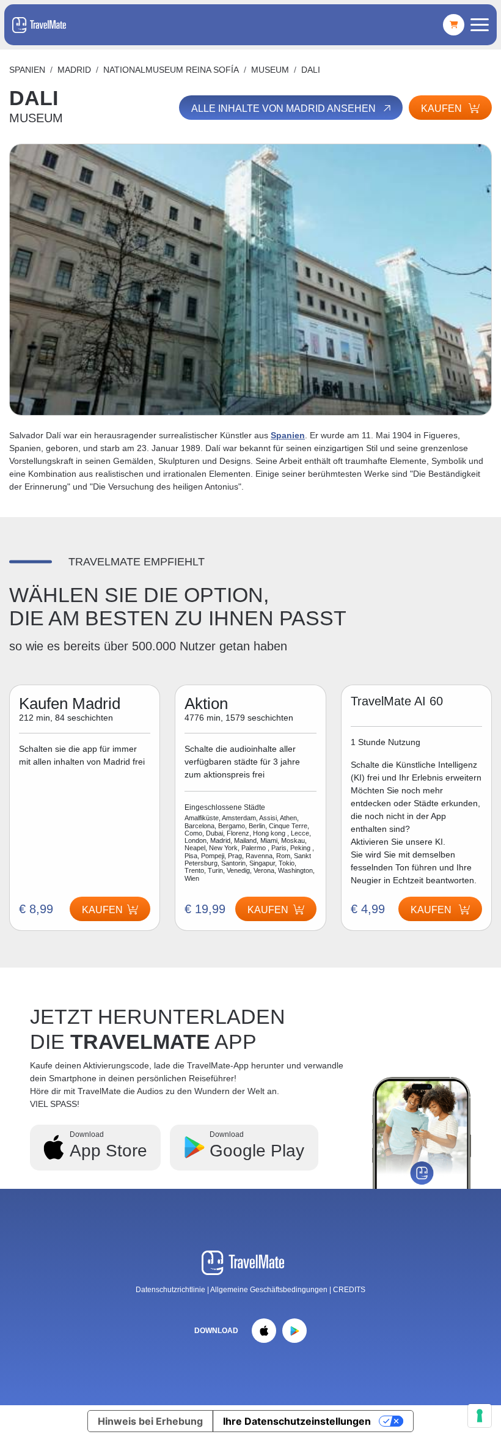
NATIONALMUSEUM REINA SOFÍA (171, 70)
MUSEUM (270, 70)
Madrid (74, 70)
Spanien (27, 70)
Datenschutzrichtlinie (170, 1289)
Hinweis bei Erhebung (150, 1421)
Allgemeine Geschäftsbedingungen (269, 1289)
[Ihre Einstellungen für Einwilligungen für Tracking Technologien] (479, 1415)
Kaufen (267, 910)
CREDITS (349, 1289)
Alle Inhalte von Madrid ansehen (284, 108)
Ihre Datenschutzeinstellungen (297, 1421)
